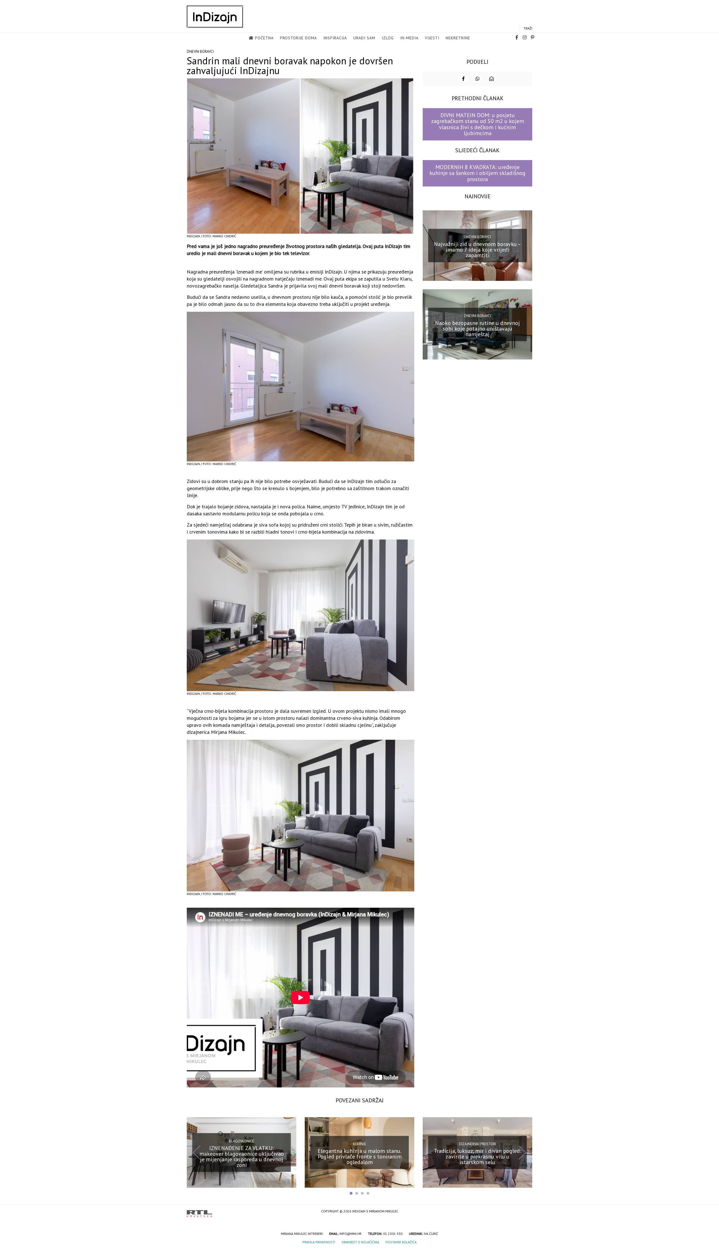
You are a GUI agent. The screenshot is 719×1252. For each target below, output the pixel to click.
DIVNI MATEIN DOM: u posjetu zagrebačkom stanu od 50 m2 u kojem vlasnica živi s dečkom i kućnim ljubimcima (477, 124)
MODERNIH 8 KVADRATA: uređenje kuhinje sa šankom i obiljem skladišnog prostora (477, 173)
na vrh (526, 1212)
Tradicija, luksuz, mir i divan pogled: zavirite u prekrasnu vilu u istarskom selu (477, 1156)
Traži (528, 28)
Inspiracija (335, 37)
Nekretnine (458, 37)
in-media (409, 37)
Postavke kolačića (401, 1242)
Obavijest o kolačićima (360, 1242)
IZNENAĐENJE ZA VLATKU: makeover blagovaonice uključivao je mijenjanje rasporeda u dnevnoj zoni (241, 1156)
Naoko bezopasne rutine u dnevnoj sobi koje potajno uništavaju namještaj (477, 328)
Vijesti (432, 37)
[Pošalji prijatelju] (491, 78)
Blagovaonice (241, 1141)
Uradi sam (364, 37)
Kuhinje (359, 1143)
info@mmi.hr (350, 1233)
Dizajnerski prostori (477, 1143)
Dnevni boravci (200, 51)
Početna (264, 37)
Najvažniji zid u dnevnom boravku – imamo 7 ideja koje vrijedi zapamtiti (477, 249)
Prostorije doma (298, 37)
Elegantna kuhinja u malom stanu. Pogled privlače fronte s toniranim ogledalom (360, 1156)
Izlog (388, 37)
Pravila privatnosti (318, 1242)
